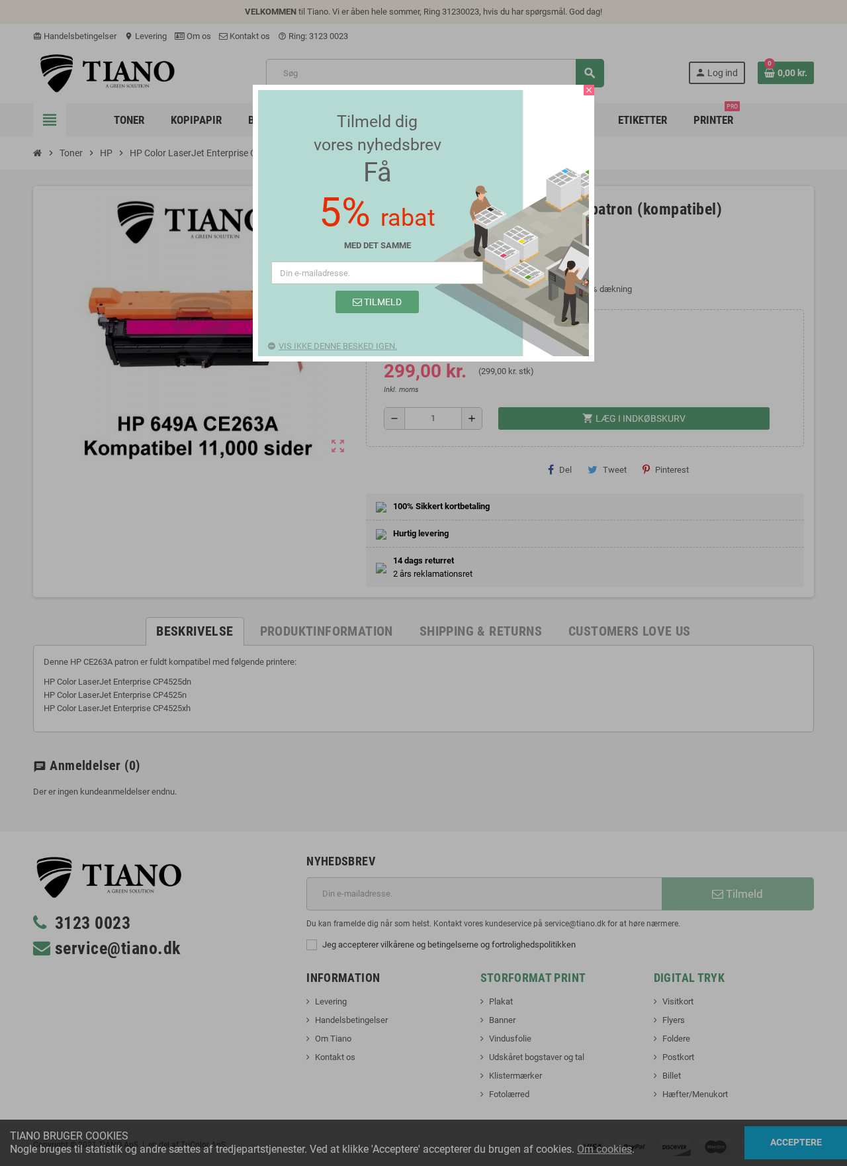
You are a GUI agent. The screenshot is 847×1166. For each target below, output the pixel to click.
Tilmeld (382, 302)
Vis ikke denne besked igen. (338, 346)
